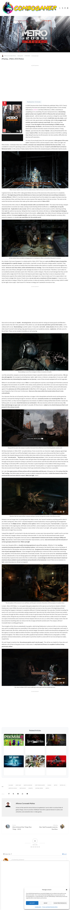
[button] (66, 890)
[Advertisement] (35, 86)
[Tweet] (13, 793)
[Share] (22, 793)
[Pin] (18, 793)
